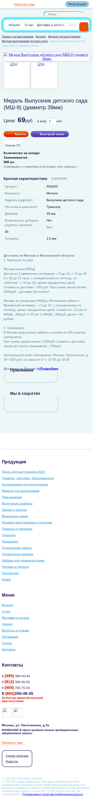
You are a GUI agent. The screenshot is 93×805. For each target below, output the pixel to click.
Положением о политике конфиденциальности (53, 794)
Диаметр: (12, 213)
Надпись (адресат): (19, 200)
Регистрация (77, 4)
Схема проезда (17, 755)
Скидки (74, 25)
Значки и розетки (14, 510)
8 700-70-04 (16, 688)
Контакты (8, 649)
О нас (29, 25)
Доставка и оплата (50, 25)
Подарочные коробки (17, 554)
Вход (57, 4)
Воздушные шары (15, 516)
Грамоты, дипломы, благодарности (28, 478)
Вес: (49, 227)
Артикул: (11, 186)
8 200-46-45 (17, 693)
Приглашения (12, 497)
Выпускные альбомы (17, 503)
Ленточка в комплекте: (21, 207)
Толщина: (12, 238)
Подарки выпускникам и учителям (27, 522)
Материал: (13, 193)
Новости (12, 761)
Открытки (9, 535)
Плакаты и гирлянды (17, 529)
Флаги (6, 579)
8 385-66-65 (16, 682)
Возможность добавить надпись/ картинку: (22, 223)
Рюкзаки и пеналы (15, 567)
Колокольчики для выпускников (25, 484)
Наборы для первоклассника (23, 560)
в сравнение (59, 178)
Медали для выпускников (20, 491)
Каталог (14, 25)
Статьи (7, 643)
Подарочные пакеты (17, 548)
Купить (20, 134)
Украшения (10, 541)
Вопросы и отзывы (15, 630)
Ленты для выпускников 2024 (23, 472)
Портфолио (10, 573)
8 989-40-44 (16, 676)
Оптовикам (10, 636)
